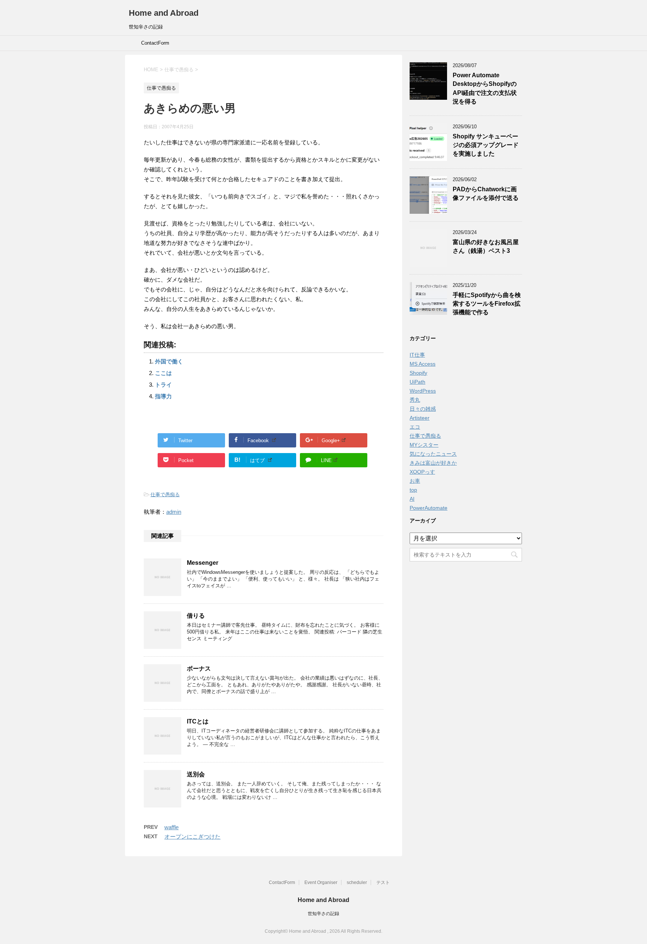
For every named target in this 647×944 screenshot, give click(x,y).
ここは (163, 373)
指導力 (163, 396)
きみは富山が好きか (433, 463)
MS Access (422, 364)
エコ (415, 427)
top (413, 490)
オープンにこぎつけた (192, 836)
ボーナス (199, 668)
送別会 (196, 774)
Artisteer (419, 418)
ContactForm (155, 43)
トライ (163, 384)
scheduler (357, 882)
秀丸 (415, 400)
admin (173, 512)
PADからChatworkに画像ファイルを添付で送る (486, 193)
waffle (171, 827)
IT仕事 (417, 355)
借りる (196, 615)
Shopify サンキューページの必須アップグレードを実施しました (486, 145)
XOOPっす (422, 472)
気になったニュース (433, 454)
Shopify (418, 373)
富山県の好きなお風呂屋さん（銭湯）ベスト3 (486, 246)
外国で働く (169, 361)
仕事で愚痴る (165, 494)
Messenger (202, 563)
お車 (415, 481)
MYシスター (424, 445)
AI (412, 499)
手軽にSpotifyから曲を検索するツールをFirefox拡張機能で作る (487, 304)
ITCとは (198, 721)
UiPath (417, 382)
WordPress (423, 391)
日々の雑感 (423, 409)
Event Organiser (320, 882)
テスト (383, 882)
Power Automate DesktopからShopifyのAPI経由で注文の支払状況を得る (485, 88)
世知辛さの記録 (323, 913)
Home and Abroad (163, 13)
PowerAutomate (428, 508)
